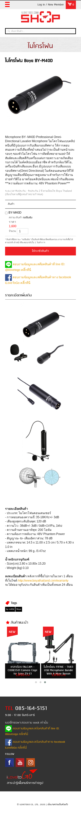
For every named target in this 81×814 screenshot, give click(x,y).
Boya (18, 609)
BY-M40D (14, 212)
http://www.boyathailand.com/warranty (43, 580)
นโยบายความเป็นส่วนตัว (57, 804)
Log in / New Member (50, 4)
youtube (20, 762)
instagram (30, 762)
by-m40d (10, 609)
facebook (9, 762)
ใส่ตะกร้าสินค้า (40, 251)
